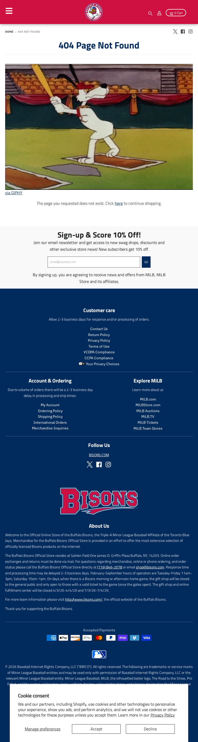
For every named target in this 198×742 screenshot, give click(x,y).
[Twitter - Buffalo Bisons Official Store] (175, 31)
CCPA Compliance (99, 358)
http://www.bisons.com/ (83, 599)
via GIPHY (13, 193)
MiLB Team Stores (148, 428)
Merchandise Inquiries (50, 428)
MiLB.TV (147, 416)
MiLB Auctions (148, 411)
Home (9, 32)
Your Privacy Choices (102, 364)
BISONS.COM (99, 455)
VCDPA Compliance (99, 352)
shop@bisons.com (150, 567)
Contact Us (99, 329)
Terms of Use (99, 346)
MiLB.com (148, 399)
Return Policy (99, 334)
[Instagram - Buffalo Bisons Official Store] (190, 31)
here (119, 203)
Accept (96, 729)
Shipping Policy (50, 416)
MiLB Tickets (148, 422)
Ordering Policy (50, 411)
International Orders (50, 422)
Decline (150, 729)
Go (146, 262)
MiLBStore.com (148, 405)
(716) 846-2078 (109, 567)
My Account (50, 405)
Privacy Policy (163, 715)
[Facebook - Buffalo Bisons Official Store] (182, 31)
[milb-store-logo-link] (99, 657)
